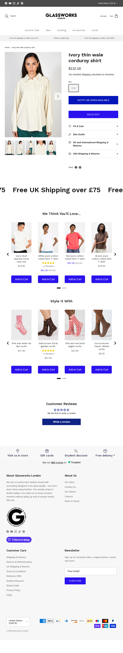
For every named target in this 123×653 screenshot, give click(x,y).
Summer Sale (32, 30)
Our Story (69, 482)
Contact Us (70, 487)
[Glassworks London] (61, 16)
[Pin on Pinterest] (80, 167)
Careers (69, 496)
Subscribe (75, 581)
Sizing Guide (12, 585)
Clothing (61, 30)
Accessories (79, 30)
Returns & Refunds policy (19, 562)
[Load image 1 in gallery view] (33, 94)
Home (7, 47)
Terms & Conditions (16, 571)
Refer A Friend (72, 501)
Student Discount (15, 581)
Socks (95, 30)
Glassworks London (20, 631)
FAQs (9, 595)
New (48, 30)
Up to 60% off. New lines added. (61, 3)
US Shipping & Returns (18, 566)
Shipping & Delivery (16, 557)
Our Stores (70, 491)
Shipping (86, 74)
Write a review (61, 421)
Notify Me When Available (93, 100)
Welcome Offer (14, 576)
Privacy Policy (13, 590)
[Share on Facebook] (76, 167)
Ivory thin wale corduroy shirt (23, 47)
